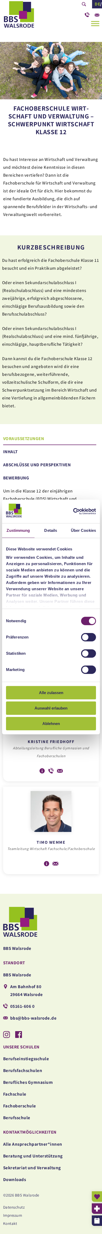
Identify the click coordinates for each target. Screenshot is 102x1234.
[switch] (88, 637)
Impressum (12, 1215)
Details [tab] (50, 530)
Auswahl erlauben (51, 708)
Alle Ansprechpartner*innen (32, 1144)
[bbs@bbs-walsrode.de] (97, 13)
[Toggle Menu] (95, 23)
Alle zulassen (51, 692)
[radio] (5, 436)
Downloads (14, 1179)
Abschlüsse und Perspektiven (37, 465)
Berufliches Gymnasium (28, 1082)
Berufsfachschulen (22, 1070)
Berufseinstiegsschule (26, 1059)
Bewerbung (16, 478)
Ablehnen (51, 723)
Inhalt (10, 451)
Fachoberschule (19, 1106)
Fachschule (14, 1094)
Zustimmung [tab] (18, 530)
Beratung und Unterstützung (33, 1156)
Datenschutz (14, 1207)
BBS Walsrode (29, 16)
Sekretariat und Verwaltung (32, 1168)
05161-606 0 (87, 13)
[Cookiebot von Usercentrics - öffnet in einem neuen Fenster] (73, 511)
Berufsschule (16, 1118)
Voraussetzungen (23, 438)
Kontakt (10, 1223)
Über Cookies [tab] (83, 530)
